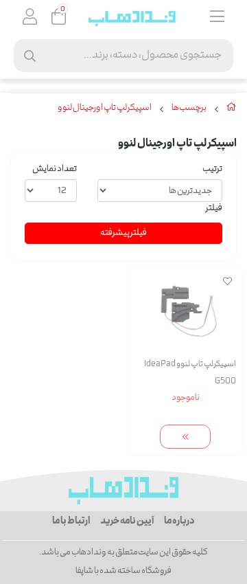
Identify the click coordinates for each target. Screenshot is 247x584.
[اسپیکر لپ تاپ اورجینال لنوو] (123, 490)
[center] (30, 56)
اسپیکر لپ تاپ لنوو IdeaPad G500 (190, 373)
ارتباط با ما (71, 521)
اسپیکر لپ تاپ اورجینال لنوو (105, 108)
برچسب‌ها (189, 108)
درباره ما (179, 521)
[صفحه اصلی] (231, 110)
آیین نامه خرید (127, 521)
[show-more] (185, 437)
